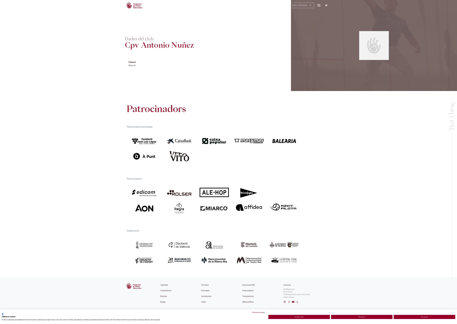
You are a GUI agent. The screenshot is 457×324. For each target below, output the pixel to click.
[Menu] (319, 5)
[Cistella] (326, 5)
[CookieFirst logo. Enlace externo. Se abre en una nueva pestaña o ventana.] (3, 314)
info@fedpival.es (289, 289)
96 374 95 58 (287, 292)
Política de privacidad (258, 312)
